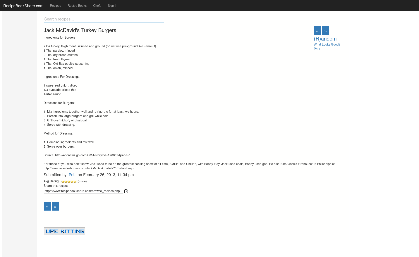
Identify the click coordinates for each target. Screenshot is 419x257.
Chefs (97, 5)
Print (317, 48)
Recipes (55, 5)
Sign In (112, 5)
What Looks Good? (327, 44)
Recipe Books (77, 5)
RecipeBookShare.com (23, 5)
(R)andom (325, 38)
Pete (73, 174)
